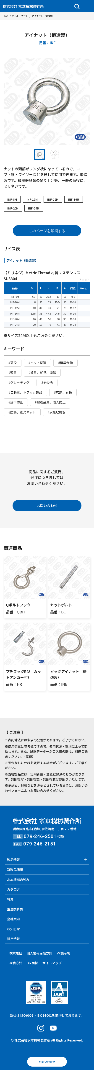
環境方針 (15, 963)
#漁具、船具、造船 (42, 372)
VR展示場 (63, 953)
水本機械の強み (18, 879)
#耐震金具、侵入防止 (50, 402)
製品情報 (13, 859)
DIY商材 (32, 963)
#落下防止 (15, 402)
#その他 (47, 382)
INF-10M (32, 199)
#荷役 (12, 362)
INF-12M (52, 199)
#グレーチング (18, 382)
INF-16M (73, 199)
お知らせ (13, 929)
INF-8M (12, 199)
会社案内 (13, 919)
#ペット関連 (37, 362)
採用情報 (13, 938)
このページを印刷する (47, 231)
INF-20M (12, 208)
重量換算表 (15, 909)
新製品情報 (15, 869)
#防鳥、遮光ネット (22, 412)
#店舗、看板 (63, 392)
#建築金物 (65, 362)
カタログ (13, 889)
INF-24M (33, 208)
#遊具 (12, 372)
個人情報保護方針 (39, 953)
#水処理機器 (56, 412)
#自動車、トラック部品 (25, 392)
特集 (10, 899)
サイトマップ (52, 963)
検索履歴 (15, 953)
